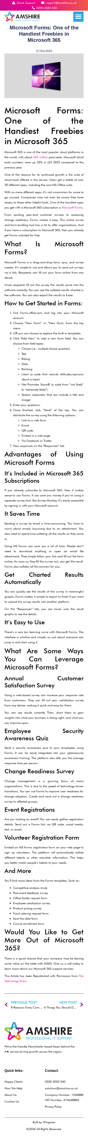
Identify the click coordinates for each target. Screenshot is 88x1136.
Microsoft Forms (72, 207)
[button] (78, 17)
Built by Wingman (44, 1122)
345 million (40, 157)
